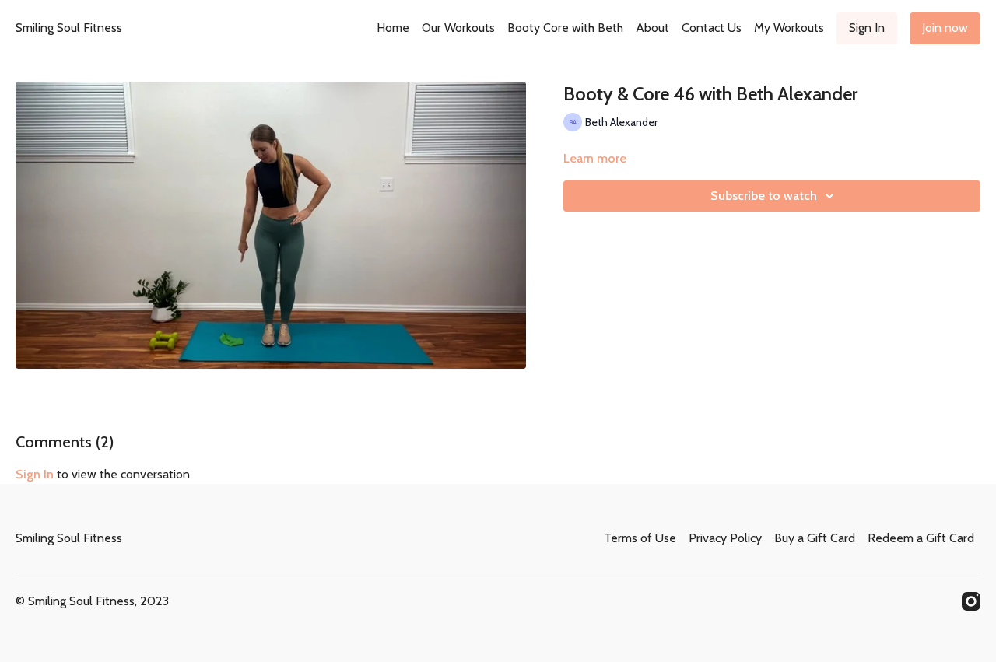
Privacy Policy (725, 538)
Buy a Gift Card (814, 538)
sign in (35, 474)
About (652, 27)
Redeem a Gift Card (921, 538)
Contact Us (712, 27)
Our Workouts (458, 27)
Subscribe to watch (763, 195)
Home (393, 27)
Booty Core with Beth (565, 27)
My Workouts (789, 27)
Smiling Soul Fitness (69, 27)
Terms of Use (640, 538)
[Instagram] (971, 601)
